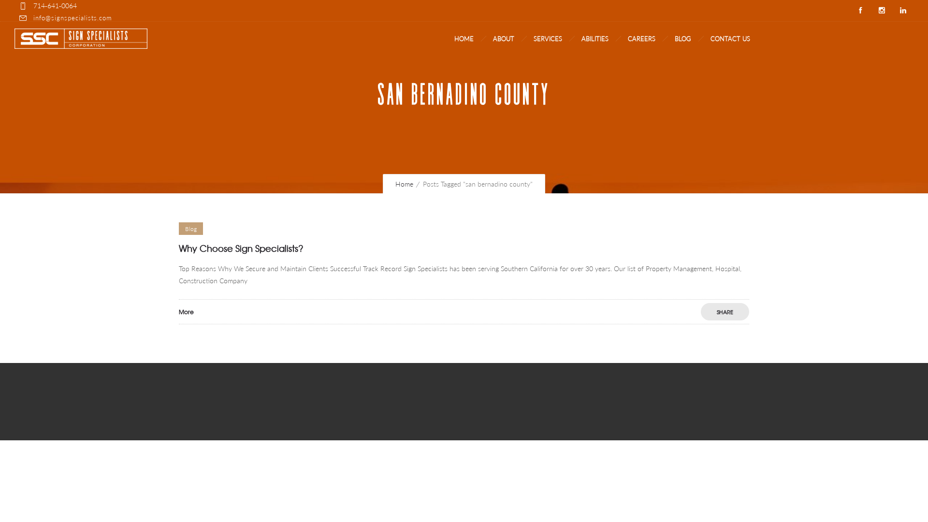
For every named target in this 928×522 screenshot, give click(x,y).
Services (548, 38)
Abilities (595, 38)
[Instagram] (881, 10)
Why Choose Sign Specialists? (241, 248)
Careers (641, 38)
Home (464, 38)
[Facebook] (860, 10)
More (186, 311)
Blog (683, 38)
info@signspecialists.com (72, 18)
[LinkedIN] (903, 10)
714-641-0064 (55, 5)
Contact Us (730, 38)
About (503, 38)
